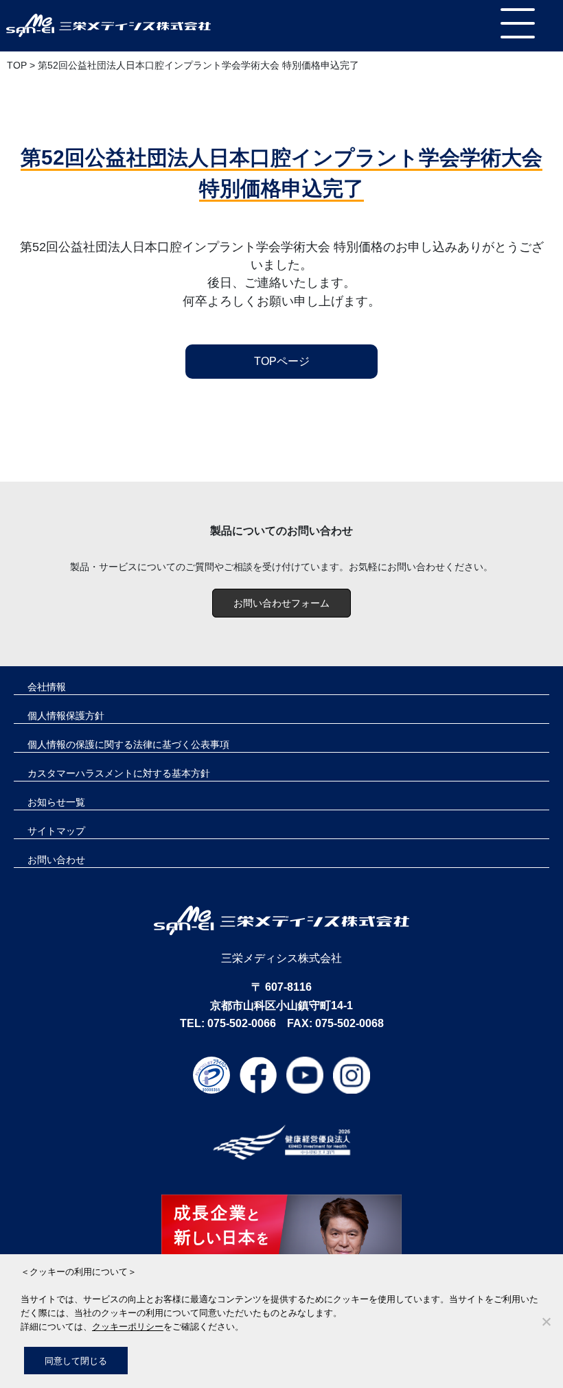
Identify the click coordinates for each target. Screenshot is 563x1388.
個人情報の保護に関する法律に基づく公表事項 (128, 744)
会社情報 (46, 686)
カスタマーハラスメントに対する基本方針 (118, 773)
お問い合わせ (56, 859)
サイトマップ (56, 830)
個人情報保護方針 (65, 715)
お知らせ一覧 (56, 802)
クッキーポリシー (127, 1326)
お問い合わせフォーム (281, 603)
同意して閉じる (76, 1360)
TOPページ (282, 361)
